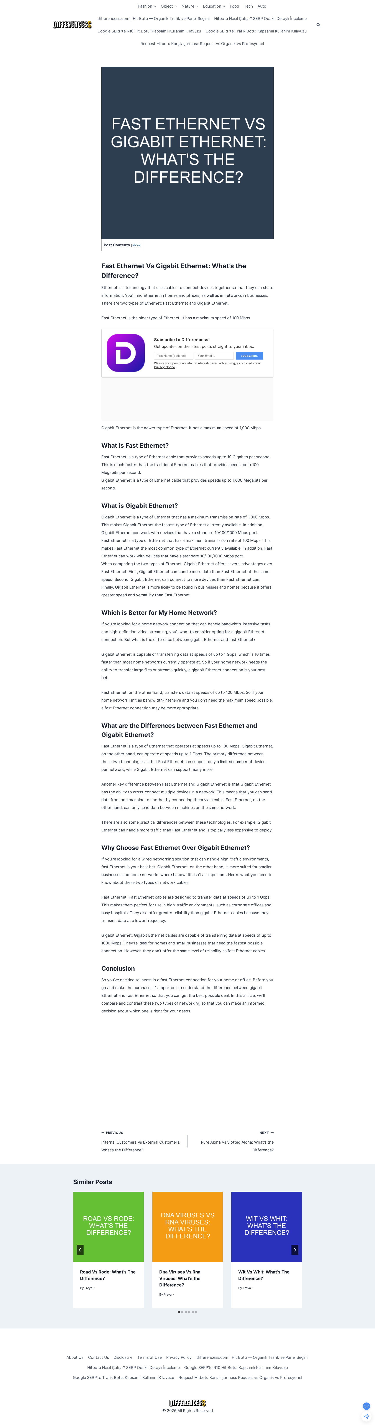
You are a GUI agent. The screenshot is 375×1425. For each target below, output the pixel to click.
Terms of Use (149, 1357)
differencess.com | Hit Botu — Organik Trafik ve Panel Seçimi (153, 18)
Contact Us (98, 1357)
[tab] (179, 1312)
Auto (262, 6)
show (136, 245)
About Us (74, 1357)
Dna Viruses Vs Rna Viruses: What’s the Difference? (180, 1278)
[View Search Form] (318, 25)
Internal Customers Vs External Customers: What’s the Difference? (140, 1141)
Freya (88, 1288)
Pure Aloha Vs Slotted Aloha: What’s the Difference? (237, 1141)
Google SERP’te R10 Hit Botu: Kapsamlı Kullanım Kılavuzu (149, 31)
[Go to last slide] (80, 1250)
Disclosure (122, 1357)
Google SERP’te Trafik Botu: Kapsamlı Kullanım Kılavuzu (256, 31)
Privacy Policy (179, 1357)
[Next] (294, 1250)
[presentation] (108, 1227)
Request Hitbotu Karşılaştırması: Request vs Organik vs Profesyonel (202, 43)
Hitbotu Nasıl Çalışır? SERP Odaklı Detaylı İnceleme (260, 18)
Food (234, 6)
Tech (248, 6)
